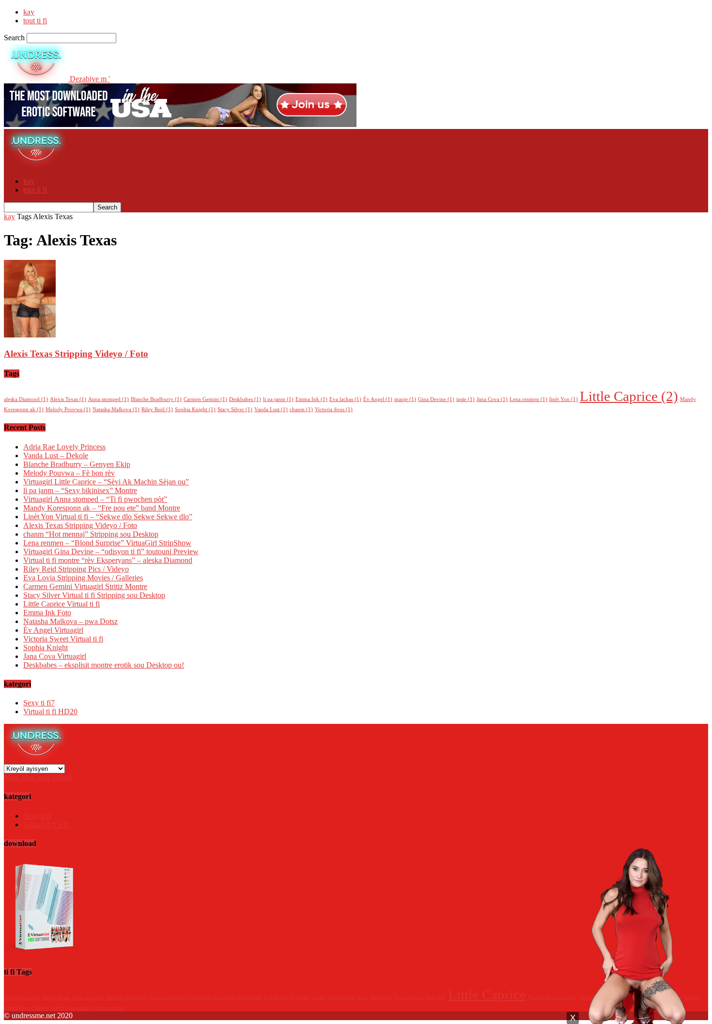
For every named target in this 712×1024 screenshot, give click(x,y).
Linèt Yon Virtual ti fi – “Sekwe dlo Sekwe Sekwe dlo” (107, 516)
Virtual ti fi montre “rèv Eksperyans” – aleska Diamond (107, 560)
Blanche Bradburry (156, 399)
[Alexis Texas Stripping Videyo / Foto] (30, 335)
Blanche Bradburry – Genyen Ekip (76, 464)
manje (405, 399)
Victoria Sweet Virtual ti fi (63, 639)
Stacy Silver (234, 409)
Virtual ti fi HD (50, 711)
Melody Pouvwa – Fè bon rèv (69, 473)
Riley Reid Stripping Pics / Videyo (76, 569)
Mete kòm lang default (38, 777)
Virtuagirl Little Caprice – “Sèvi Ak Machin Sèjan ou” (106, 482)
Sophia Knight (195, 409)
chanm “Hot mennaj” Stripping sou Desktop (90, 534)
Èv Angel (377, 399)
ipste (465, 399)
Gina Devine (436, 399)
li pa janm (278, 399)
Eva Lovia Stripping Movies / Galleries (83, 578)
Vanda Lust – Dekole (55, 455)
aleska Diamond (26, 399)
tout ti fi (35, 20)
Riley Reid (157, 409)
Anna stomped (108, 399)
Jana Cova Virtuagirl (54, 656)
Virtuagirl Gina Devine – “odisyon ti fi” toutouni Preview (111, 551)
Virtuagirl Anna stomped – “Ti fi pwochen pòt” (95, 499)
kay (28, 12)
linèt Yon (563, 399)
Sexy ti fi (39, 703)
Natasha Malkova (116, 409)
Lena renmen (528, 399)
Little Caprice (629, 396)
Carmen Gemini (205, 399)
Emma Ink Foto (47, 612)
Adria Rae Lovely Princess (64, 447)
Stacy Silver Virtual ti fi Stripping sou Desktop (94, 595)
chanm (301, 409)
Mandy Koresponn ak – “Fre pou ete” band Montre (101, 508)
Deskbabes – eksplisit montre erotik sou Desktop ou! (103, 665)
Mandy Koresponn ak (552, 997)
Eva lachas (345, 399)
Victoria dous (334, 409)
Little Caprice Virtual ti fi (61, 604)
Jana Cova (492, 399)
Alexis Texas (68, 399)
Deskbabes (245, 399)
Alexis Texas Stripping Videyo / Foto (76, 354)
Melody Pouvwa (68, 409)
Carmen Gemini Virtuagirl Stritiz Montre (85, 586)
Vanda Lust (271, 409)
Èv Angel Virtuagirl (53, 630)
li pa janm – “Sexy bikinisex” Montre (80, 490)
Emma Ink (311, 399)
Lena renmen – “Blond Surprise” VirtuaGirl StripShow (107, 543)
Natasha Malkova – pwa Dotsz (70, 621)
